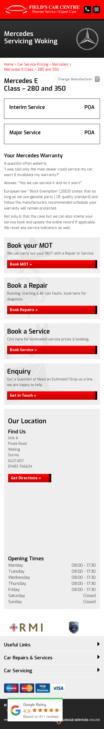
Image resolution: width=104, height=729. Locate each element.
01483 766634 (20, 466)
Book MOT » (21, 264)
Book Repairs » (24, 309)
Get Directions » (26, 478)
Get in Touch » (23, 395)
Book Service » (23, 349)
